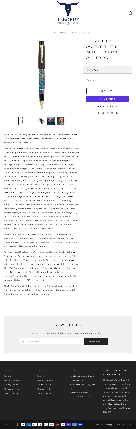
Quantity (90, 80)
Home (48, 33)
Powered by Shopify (104, 425)
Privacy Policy (11, 384)
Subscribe (94, 341)
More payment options (107, 106)
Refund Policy (11, 393)
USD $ (8, 425)
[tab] (22, 121)
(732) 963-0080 (77, 380)
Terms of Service (12, 380)
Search (7, 376)
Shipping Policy (11, 389)
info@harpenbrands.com (82, 376)
